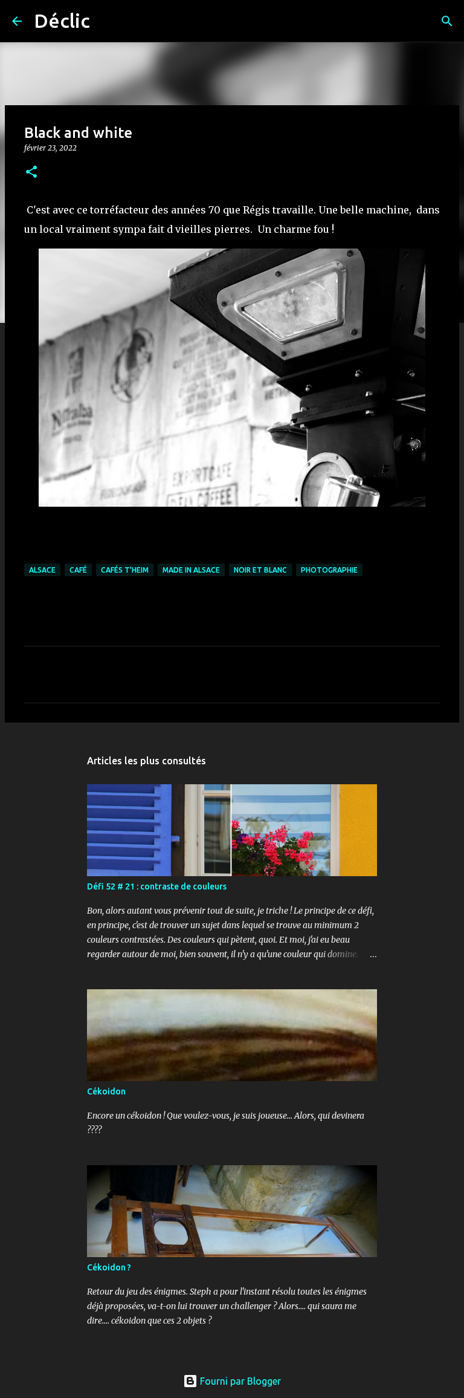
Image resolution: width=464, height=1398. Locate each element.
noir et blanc (260, 570)
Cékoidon (106, 1091)
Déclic (62, 20)
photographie (329, 570)
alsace (42, 570)
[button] (31, 172)
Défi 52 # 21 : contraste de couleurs (157, 886)
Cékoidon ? (109, 1267)
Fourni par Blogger (239, 1381)
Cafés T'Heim (125, 570)
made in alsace (191, 570)
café (78, 570)
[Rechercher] (107, 21)
